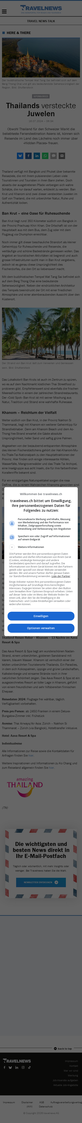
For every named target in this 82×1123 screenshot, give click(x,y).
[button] (41, 547)
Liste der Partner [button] (61, 576)
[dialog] (41, 561)
